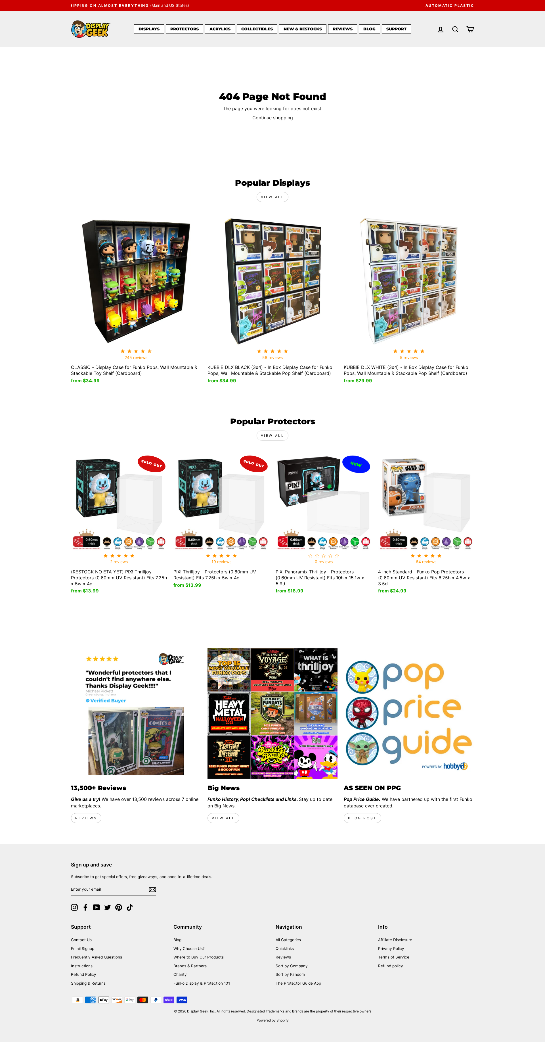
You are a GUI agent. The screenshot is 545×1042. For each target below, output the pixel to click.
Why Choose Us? (189, 948)
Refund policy (390, 966)
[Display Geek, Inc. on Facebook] (85, 907)
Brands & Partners (190, 966)
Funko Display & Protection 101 (201, 983)
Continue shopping (272, 117)
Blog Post (362, 818)
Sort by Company (292, 966)
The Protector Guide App (298, 983)
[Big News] (272, 713)
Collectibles (257, 29)
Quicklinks (285, 948)
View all (272, 197)
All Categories (288, 939)
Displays (149, 29)
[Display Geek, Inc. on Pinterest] (118, 907)
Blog (369, 29)
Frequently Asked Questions (96, 957)
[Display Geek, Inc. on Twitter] (107, 907)
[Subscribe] (152, 889)
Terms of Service (393, 957)
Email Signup (82, 948)
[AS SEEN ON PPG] (409, 713)
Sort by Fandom (290, 974)
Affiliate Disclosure (395, 939)
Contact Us (81, 939)
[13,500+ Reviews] (136, 713)
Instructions (82, 966)
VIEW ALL (223, 818)
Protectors (184, 29)
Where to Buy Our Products (198, 957)
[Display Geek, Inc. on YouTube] (96, 907)
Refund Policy (83, 974)
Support (396, 29)
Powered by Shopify (273, 1020)
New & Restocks (303, 29)
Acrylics (219, 29)
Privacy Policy (391, 948)
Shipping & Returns (88, 983)
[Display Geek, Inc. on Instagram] (74, 907)
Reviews (343, 29)
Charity (180, 974)
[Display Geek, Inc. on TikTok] (129, 907)
